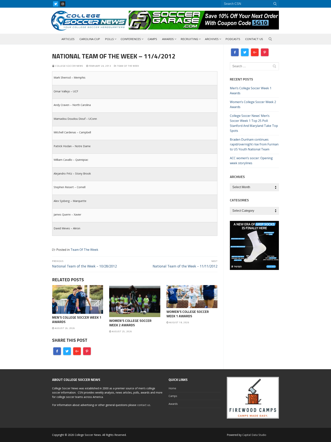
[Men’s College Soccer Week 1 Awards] (77, 299)
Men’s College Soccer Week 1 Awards (76, 319)
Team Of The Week (127, 65)
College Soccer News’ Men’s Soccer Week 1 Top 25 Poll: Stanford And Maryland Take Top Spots (254, 123)
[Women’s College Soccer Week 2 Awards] (134, 301)
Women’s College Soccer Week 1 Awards (187, 314)
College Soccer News (69, 65)
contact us (143, 405)
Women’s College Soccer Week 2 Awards (130, 323)
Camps (173, 396)
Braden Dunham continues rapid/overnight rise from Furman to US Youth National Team (254, 144)
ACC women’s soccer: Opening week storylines (251, 160)
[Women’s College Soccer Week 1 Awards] (191, 296)
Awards (173, 404)
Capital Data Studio (254, 435)
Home (172, 388)
